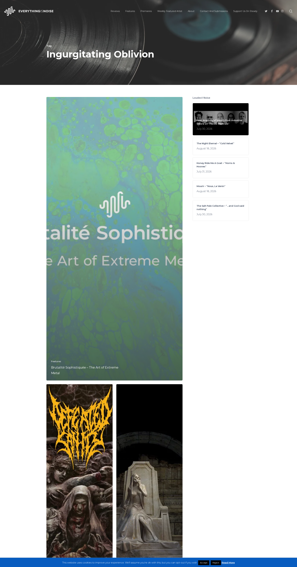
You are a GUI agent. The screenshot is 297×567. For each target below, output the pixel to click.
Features (56, 361)
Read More (228, 562)
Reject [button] (216, 562)
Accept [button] (203, 562)
